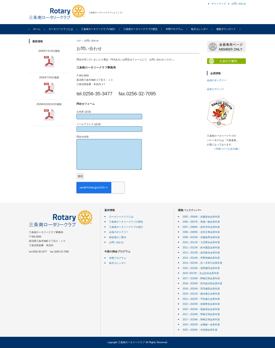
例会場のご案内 (117, 237)
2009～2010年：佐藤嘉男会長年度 (201, 237)
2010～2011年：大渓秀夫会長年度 (201, 242)
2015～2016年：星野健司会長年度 (201, 268)
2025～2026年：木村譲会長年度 (200, 329)
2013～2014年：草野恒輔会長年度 (201, 257)
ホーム (36, 29)
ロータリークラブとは (61, 29)
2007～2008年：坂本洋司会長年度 (201, 227)
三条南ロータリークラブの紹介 (98, 29)
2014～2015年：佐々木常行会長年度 (202, 262)
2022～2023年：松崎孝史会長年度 (201, 304)
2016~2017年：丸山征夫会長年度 (201, 273)
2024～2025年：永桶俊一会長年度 (201, 324)
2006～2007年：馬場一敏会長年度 (201, 221)
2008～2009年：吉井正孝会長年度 (201, 232)
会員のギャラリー (216, 80)
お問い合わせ (116, 242)
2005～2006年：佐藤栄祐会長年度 (201, 216)
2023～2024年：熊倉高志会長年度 (201, 309)
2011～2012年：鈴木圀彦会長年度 (201, 247)
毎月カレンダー (199, 29)
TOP (79, 41)
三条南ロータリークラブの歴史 (140, 29)
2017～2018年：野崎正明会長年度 (201, 278)
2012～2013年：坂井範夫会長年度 (201, 252)
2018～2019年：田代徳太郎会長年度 (202, 283)
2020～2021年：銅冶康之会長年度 (201, 293)
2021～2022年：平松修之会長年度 (201, 299)
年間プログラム (174, 29)
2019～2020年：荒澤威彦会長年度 (201, 288)
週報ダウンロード (226, 29)
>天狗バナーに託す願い (227, 148)
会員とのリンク (215, 89)
